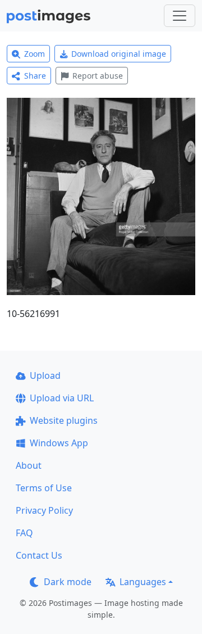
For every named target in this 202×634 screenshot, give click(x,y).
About (29, 465)
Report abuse (97, 75)
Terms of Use (44, 488)
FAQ (24, 533)
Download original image (118, 53)
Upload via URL (62, 398)
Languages (143, 582)
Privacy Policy (44, 510)
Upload (45, 375)
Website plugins (64, 420)
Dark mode (67, 582)
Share (35, 75)
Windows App (59, 443)
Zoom (34, 53)
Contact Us (39, 555)
